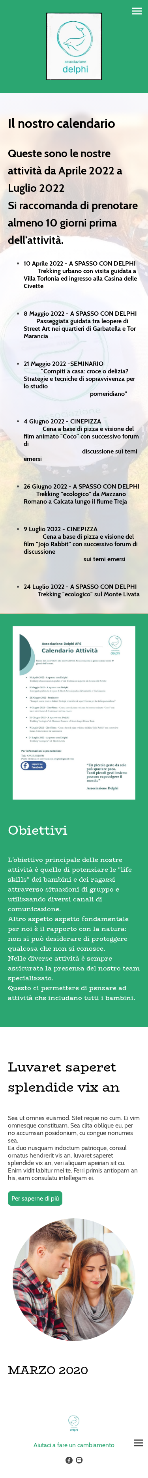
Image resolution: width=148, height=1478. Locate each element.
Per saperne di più (35, 1198)
